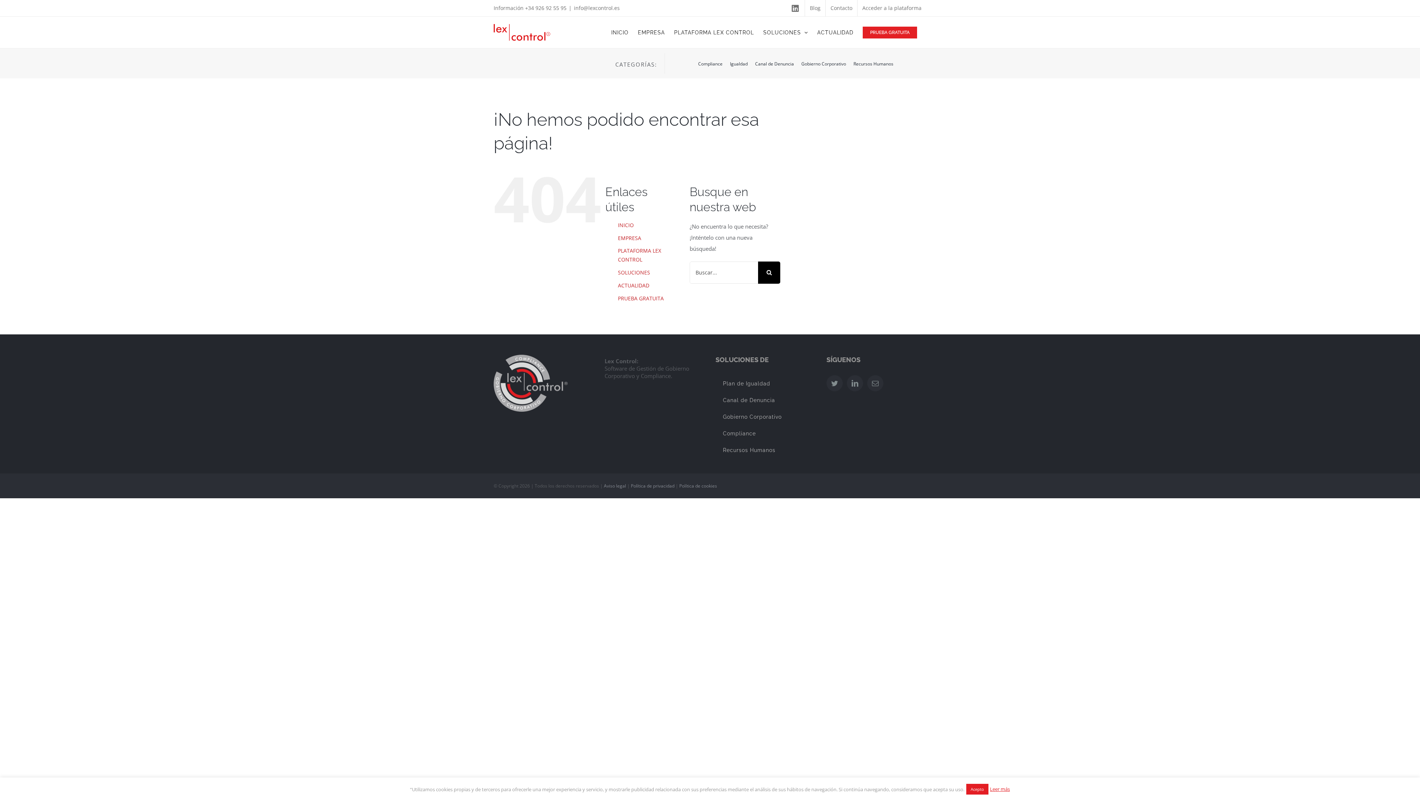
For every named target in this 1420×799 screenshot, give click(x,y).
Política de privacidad (652, 486)
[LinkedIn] (855, 383)
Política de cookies (698, 486)
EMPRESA (629, 238)
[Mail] (875, 383)
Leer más (1000, 789)
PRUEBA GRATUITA (641, 298)
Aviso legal (615, 486)
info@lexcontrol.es (597, 7)
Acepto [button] (977, 789)
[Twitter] (834, 383)
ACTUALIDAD (633, 285)
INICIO (626, 225)
